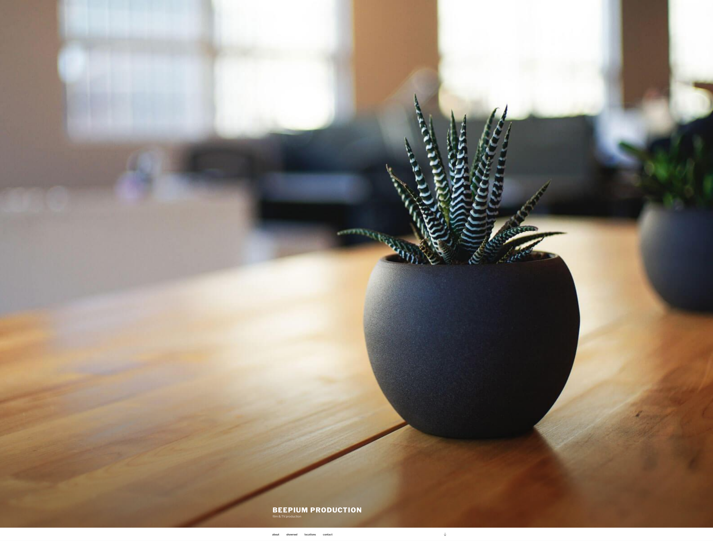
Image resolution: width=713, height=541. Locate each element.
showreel (291, 534)
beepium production (317, 510)
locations (310, 534)
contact (328, 534)
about (275, 534)
